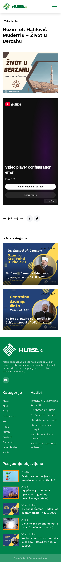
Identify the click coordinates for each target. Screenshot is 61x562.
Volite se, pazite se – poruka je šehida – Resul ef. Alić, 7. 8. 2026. (39, 541)
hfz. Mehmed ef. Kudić (44, 420)
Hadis (6, 426)
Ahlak (6, 400)
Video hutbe (11, 21)
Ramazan (8, 442)
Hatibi (6, 452)
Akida (6, 406)
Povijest (7, 437)
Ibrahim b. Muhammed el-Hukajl (44, 402)
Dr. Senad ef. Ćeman (43, 415)
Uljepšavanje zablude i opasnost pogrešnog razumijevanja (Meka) (35, 494)
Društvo (7, 411)
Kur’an (6, 431)
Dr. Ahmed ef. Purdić (43, 409)
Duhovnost (9, 416)
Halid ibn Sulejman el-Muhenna (44, 445)
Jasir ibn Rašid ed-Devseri (42, 436)
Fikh (5, 421)
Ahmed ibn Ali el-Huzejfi (41, 427)
